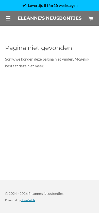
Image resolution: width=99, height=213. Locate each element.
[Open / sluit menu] (8, 18)
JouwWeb (28, 200)
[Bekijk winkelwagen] (90, 18)
